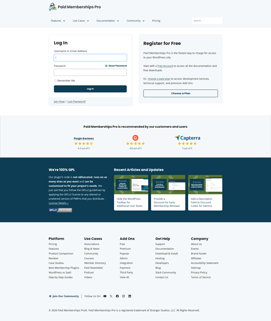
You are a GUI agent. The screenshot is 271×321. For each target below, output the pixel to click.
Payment (125, 267)
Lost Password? (76, 101)
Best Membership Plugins (64, 267)
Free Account (165, 66)
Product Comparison (61, 253)
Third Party (126, 272)
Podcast (89, 272)
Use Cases (79, 20)
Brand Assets (198, 253)
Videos (88, 277)
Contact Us (161, 277)
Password (59, 66)
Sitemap (196, 267)
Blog (158, 267)
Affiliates (196, 258)
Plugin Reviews (84, 138)
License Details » (58, 203)
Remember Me (66, 80)
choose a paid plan (159, 78)
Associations (91, 244)
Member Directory (95, 263)
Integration (126, 263)
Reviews (53, 258)
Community (134, 20)
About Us (196, 244)
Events (195, 248)
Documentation (106, 20)
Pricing (156, 20)
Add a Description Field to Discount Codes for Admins (201, 202)
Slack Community (165, 272)
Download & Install (166, 253)
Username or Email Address (70, 51)
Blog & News (92, 248)
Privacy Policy (199, 272)
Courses (89, 258)
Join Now (59, 101)
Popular (124, 253)
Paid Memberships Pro (90, 5)
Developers (162, 263)
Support (160, 244)
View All (124, 277)
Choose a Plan (180, 93)
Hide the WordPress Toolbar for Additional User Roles (129, 202)
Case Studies (56, 263)
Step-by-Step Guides (61, 277)
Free (122, 244)
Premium (125, 248)
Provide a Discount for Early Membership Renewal (167, 202)
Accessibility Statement (204, 263)
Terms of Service (201, 277)
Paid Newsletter (93, 267)
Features (56, 20)
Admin (124, 258)
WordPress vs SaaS (60, 272)
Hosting (160, 258)
